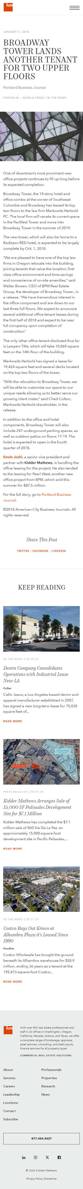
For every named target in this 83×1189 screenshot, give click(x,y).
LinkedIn (59, 551)
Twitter (23, 551)
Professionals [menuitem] (52, 1070)
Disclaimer (50, 1178)
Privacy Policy (34, 1178)
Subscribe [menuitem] (10, 1119)
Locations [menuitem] (10, 1103)
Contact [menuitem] (9, 1111)
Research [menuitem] (48, 1086)
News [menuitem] (46, 1094)
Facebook (41, 551)
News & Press (33, 97)
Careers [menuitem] (9, 1086)
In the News (56, 97)
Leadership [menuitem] (11, 1094)
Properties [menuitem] (49, 1078)
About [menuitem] (8, 1070)
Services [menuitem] (9, 1078)
